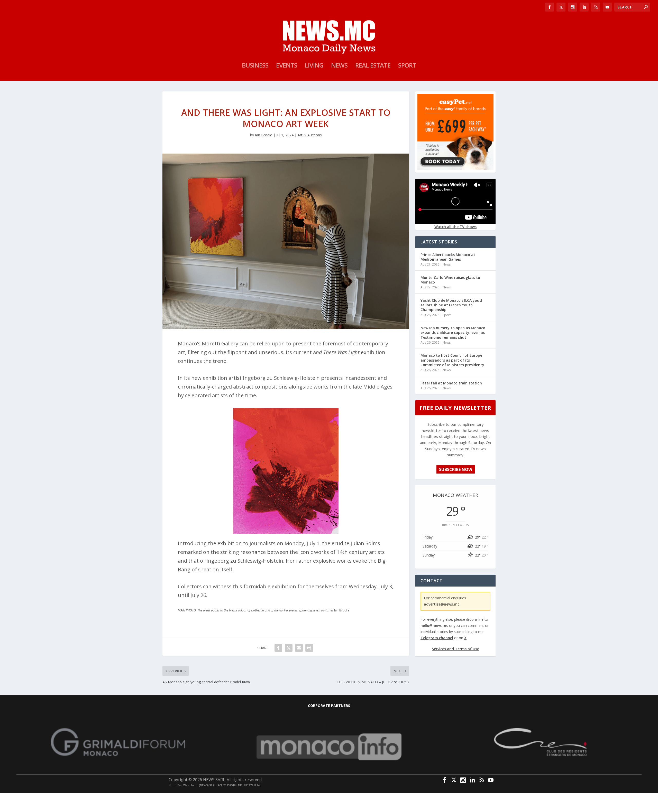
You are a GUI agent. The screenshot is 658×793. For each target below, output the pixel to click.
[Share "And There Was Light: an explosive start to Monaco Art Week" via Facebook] (278, 648)
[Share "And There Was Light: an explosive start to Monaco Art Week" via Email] (299, 648)
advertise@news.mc (441, 604)
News (339, 66)
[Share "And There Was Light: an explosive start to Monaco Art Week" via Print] (309, 648)
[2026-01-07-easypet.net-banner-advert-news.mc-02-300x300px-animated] (455, 168)
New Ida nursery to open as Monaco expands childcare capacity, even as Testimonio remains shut (453, 332)
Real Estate (372, 66)
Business (255, 66)
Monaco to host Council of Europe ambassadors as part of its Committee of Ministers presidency (452, 360)
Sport (407, 66)
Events (286, 66)
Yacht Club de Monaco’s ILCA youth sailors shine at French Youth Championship (452, 305)
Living (314, 66)
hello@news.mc (434, 625)
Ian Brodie (263, 135)
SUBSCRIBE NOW (455, 469)
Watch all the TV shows (455, 226)
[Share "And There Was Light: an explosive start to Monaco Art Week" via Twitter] (289, 648)
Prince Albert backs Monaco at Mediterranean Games (448, 257)
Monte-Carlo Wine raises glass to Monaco (450, 280)
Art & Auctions (310, 135)
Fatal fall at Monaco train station (451, 383)
